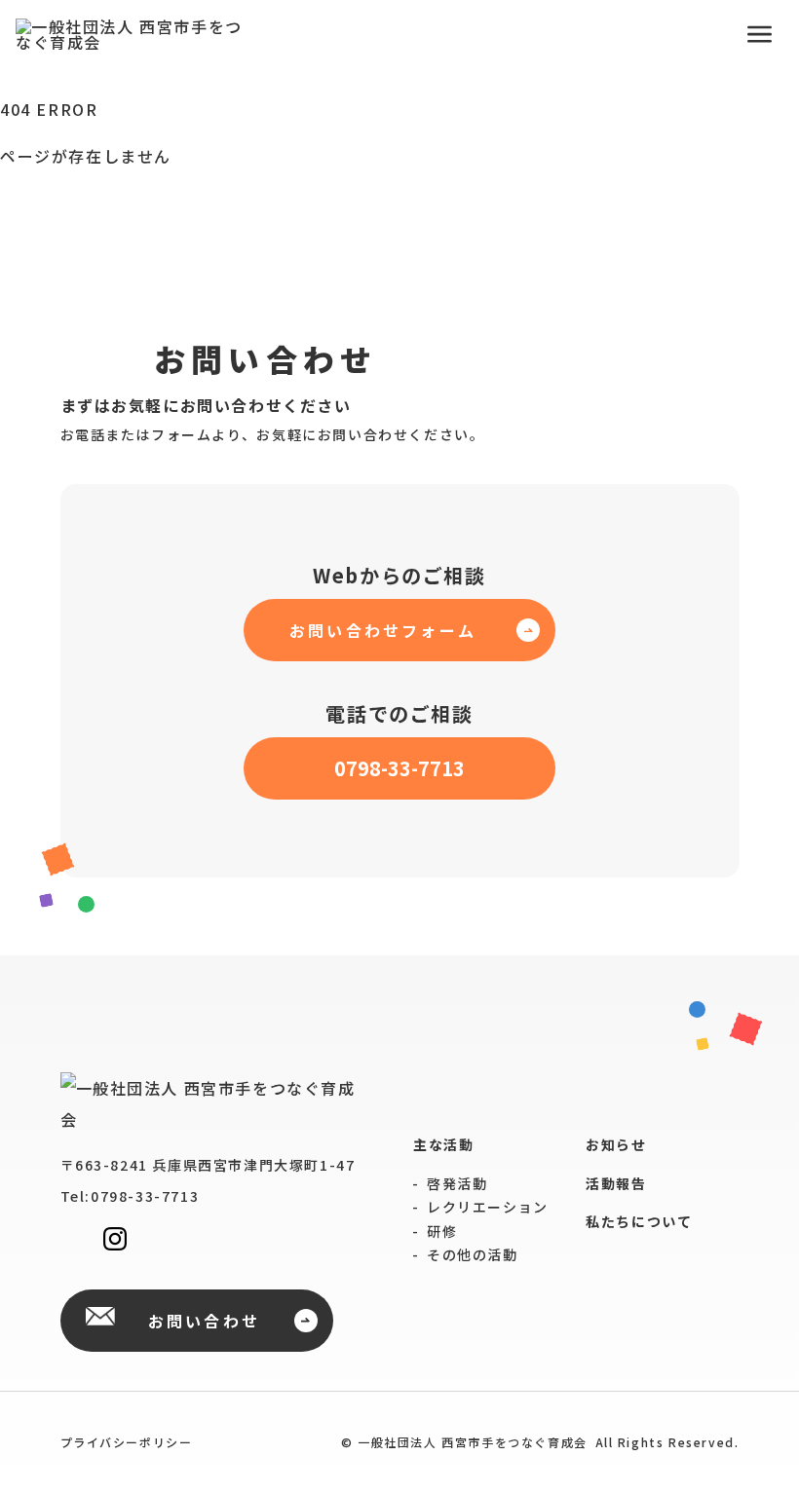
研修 (442, 1231)
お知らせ (616, 1145)
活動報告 (616, 1184)
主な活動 (443, 1145)
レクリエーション (488, 1206)
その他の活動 (472, 1254)
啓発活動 (457, 1183)
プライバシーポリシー (126, 1442)
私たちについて (639, 1222)
